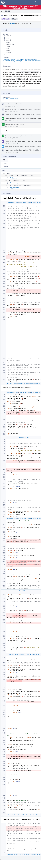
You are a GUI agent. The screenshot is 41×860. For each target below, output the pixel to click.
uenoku (8, 38)
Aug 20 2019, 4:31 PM (11, 126)
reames (8, 55)
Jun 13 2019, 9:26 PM (11, 106)
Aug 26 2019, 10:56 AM (11, 143)
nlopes (8, 50)
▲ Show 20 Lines (12, 383)
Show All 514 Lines (23, 815)
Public (15, 19)
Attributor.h (13, 178)
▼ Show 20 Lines (35, 655)
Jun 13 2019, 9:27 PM (11, 120)
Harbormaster (9, 118)
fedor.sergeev (10, 44)
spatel (7, 48)
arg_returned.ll (14, 187)
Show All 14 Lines (24, 591)
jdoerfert (12, 23)
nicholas (8, 53)
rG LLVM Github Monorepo (11, 99)
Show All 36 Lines (24, 437)
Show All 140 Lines (24, 392)
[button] (39, 2)
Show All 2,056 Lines (24, 518)
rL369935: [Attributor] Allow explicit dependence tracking (20, 59)
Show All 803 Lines (23, 854)
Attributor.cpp (14, 183)
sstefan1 (8, 36)
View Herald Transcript (34, 114)
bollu (23, 114)
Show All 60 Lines (24, 655)
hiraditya (25, 150)
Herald (7, 109)
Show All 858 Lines (23, 383)
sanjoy (8, 46)
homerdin (8, 40)
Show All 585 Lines (24, 202)
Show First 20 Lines (12, 202)
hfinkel (8, 42)
